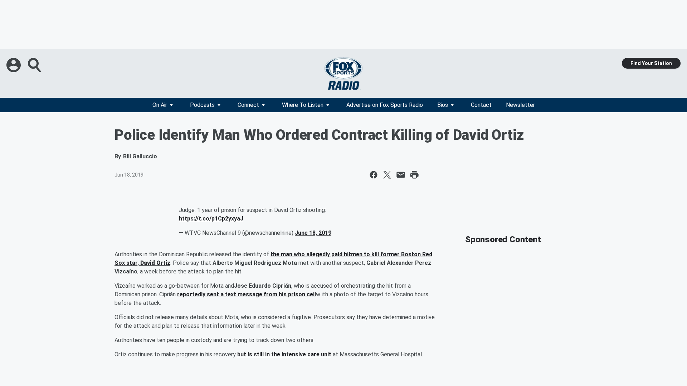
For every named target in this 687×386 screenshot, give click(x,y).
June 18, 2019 (313, 232)
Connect (248, 105)
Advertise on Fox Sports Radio (384, 105)
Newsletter (520, 105)
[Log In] (14, 65)
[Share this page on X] (387, 175)
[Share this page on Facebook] (374, 175)
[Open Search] (35, 65)
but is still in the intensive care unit (284, 354)
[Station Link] (343, 73)
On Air (159, 105)
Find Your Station (651, 63)
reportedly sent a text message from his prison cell (246, 294)
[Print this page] (414, 175)
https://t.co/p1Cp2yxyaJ (211, 218)
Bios (442, 105)
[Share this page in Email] (401, 175)
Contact (481, 105)
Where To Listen (302, 105)
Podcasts (202, 105)
